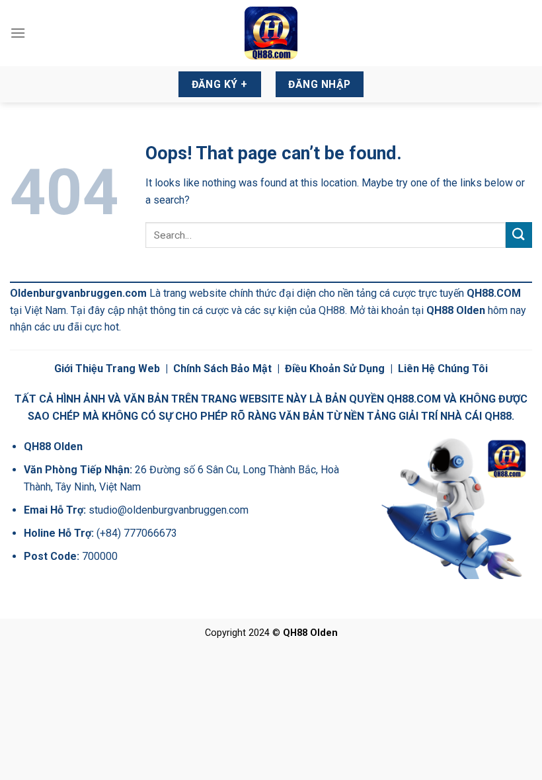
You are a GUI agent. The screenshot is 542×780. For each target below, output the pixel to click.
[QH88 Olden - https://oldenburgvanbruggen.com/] (271, 33)
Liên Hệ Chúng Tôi (443, 368)
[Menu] (18, 33)
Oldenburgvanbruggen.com (78, 293)
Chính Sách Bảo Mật (222, 368)
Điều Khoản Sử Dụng (335, 368)
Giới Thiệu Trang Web (107, 368)
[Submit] (519, 235)
